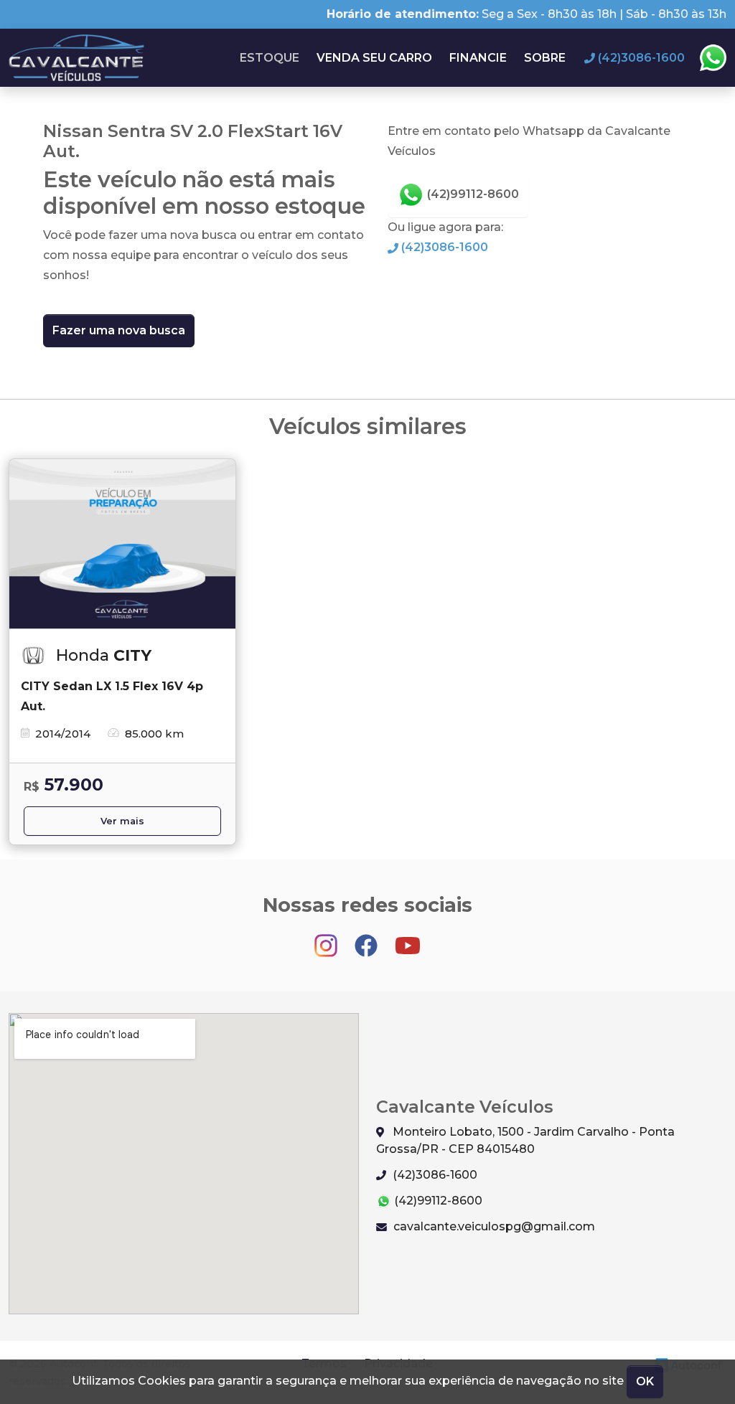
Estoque (269, 58)
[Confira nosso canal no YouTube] (408, 939)
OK (645, 1381)
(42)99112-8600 (471, 194)
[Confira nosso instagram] (327, 939)
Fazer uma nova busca (118, 330)
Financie (478, 58)
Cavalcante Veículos (77, 57)
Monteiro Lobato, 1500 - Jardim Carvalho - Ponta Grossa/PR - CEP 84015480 (525, 1140)
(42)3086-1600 (443, 247)
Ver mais (122, 821)
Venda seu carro (374, 58)
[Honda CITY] (122, 544)
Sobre (545, 58)
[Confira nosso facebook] (367, 939)
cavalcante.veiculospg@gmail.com (492, 1226)
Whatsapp (712, 58)
